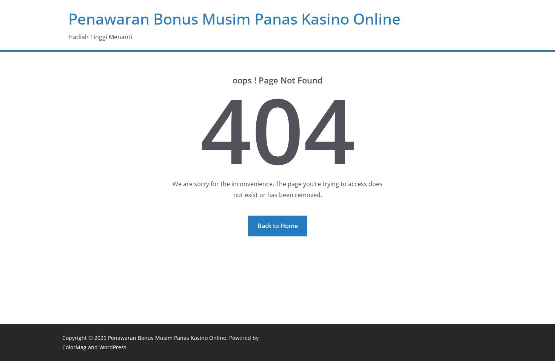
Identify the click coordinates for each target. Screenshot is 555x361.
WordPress (112, 347)
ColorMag (74, 347)
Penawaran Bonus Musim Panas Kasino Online (234, 18)
